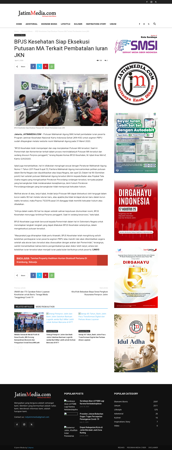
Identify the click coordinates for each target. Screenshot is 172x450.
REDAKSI (121, 447)
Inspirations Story (96, 24)
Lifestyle (65, 24)
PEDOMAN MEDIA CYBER (136, 447)
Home (19, 24)
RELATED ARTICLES (24, 307)
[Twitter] (156, 2)
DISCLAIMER (153, 447)
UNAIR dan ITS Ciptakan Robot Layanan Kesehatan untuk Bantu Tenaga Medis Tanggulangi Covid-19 (32, 295)
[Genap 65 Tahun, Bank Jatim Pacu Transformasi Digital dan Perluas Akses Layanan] (93, 322)
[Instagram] (151, 2)
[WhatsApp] (51, 66)
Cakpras (30, 447)
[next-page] (20, 348)
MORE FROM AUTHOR (45, 307)
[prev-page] (16, 348)
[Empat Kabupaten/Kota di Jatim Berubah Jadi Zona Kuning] (71, 431)
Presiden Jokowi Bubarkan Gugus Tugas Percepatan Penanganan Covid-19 (91, 416)
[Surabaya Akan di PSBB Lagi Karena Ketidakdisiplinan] (71, 405)
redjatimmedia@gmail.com (37, 417)
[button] (154, 24)
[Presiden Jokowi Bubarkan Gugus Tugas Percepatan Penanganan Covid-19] (71, 417)
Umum (113, 24)
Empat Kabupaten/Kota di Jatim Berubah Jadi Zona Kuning (91, 430)
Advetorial (31, 24)
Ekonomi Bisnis (49, 24)
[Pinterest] (45, 66)
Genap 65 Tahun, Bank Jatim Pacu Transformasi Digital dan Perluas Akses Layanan (91, 337)
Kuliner (78, 24)
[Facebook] (147, 2)
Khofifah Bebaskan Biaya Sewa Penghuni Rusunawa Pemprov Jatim (90, 293)
